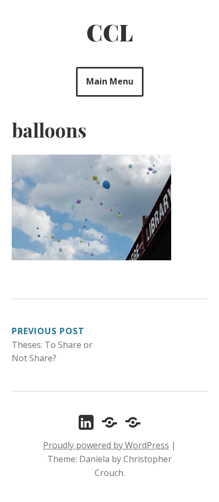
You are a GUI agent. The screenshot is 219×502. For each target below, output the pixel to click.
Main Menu (109, 81)
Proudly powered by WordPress (106, 445)
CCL (109, 32)
